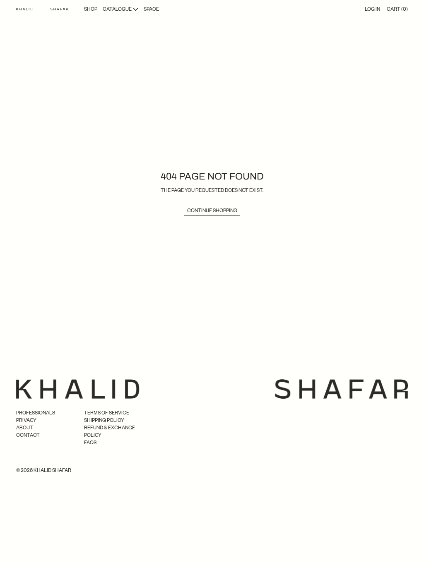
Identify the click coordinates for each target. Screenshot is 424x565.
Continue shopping (212, 210)
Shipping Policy (104, 420)
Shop (90, 9)
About (24, 427)
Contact (28, 435)
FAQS (90, 442)
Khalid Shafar (52, 470)
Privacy (26, 420)
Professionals (35, 412)
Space (151, 9)
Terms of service (106, 412)
